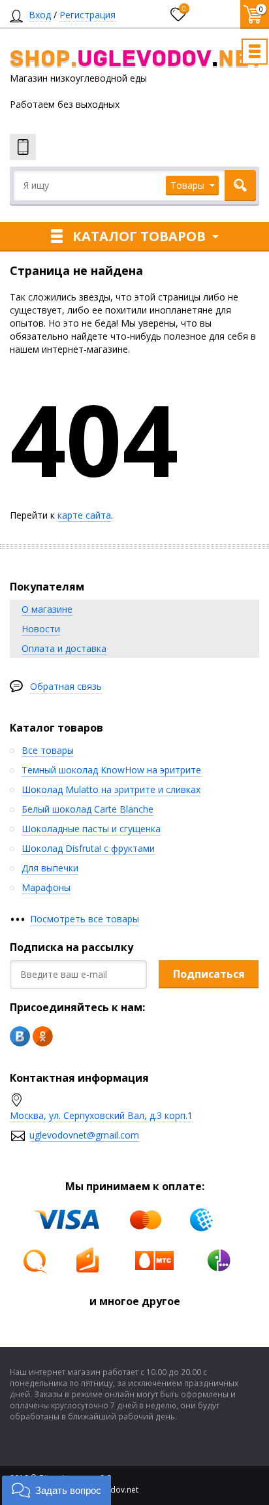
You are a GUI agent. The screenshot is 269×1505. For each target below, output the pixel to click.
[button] (56, 1490)
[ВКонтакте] (20, 1036)
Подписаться (209, 974)
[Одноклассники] (43, 1036)
